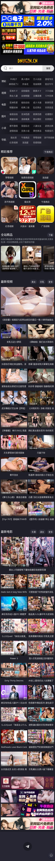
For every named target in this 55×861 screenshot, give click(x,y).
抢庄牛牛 (49, 84)
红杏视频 (14, 142)
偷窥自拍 (14, 114)
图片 (3, 116)
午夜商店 (25, 137)
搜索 (48, 68)
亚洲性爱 (14, 102)
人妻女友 (37, 125)
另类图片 (49, 119)
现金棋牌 (37, 84)
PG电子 (13, 79)
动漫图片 (49, 114)
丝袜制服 (25, 95)
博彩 (3, 81)
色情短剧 (37, 142)
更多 (51, 281)
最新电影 (7, 532)
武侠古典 (49, 125)
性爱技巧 (49, 130)
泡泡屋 (25, 142)
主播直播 (37, 95)
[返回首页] (51, 855)
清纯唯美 (25, 119)
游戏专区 (49, 79)
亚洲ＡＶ (14, 90)
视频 (3, 92)
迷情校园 (14, 130)
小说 (3, 128)
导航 (3, 139)
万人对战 (37, 79)
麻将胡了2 (13, 84)
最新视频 (7, 282)
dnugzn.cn (28, 61)
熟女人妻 (14, 95)
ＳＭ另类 (49, 95)
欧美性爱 (49, 102)
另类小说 (25, 130)
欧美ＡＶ (37, 90)
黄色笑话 (37, 130)
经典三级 (25, 107)
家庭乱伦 (25, 125)
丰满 (34, 531)
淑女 (42, 531)
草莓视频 (37, 137)
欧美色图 (37, 114)
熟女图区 (37, 119)
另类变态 (49, 107)
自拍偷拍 (25, 90)
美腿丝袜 (14, 119)
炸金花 (25, 84)
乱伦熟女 (37, 107)
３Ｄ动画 (49, 90)
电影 (3, 104)
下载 (51, 235)
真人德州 (25, 79)
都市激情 (14, 125)
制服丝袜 (14, 107)
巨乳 (42, 281)
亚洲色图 (25, 114)
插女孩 (14, 137)
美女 (34, 281)
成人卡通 (37, 102)
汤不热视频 (49, 137)
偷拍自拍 (25, 102)
